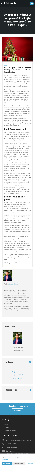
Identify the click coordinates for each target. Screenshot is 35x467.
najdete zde (5, 460)
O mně (6, 425)
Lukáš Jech (13, 284)
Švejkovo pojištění (17, 375)
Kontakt (17, 410)
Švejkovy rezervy (17, 369)
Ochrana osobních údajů (11, 430)
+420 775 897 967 (11, 444)
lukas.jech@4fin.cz (11, 447)
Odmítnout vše (19, 463)
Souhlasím (6, 464)
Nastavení (30, 463)
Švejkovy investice (17, 372)
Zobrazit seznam (17, 378)
